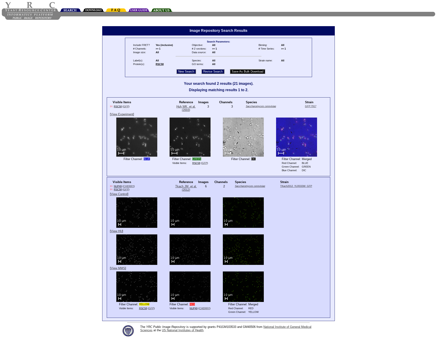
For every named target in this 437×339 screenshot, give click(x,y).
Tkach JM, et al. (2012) (186, 188)
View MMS (118, 268)
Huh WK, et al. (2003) (186, 108)
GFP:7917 (310, 106)
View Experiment (122, 114)
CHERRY (128, 186)
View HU (116, 231)
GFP (126, 106)
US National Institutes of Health (182, 330)
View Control (119, 194)
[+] (111, 106)
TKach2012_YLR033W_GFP (296, 186)
